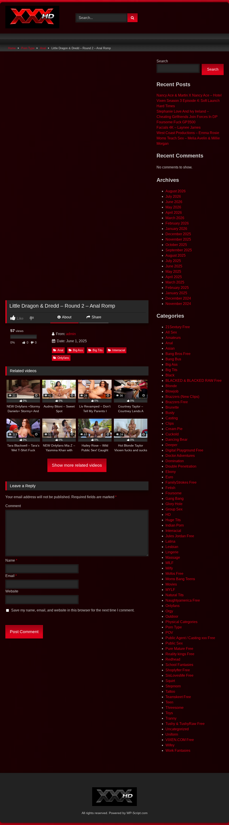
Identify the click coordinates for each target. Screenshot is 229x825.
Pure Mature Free (179, 649)
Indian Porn (174, 525)
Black (169, 375)
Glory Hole (173, 504)
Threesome (174, 708)
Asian (170, 348)
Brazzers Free (176, 402)
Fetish (170, 488)
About (66, 317)
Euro (169, 477)
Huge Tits (173, 520)
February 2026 (177, 223)
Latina (170, 541)
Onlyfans (63, 357)
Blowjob (171, 391)
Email (11, 576)
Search (162, 61)
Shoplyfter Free (177, 670)
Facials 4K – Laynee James (179, 127)
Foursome (173, 493)
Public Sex (174, 643)
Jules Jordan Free (179, 536)
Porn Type (27, 48)
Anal (43, 48)
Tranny (170, 718)
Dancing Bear (176, 439)
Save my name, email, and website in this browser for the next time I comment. (72, 610)
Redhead (172, 659)
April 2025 (173, 277)
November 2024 (178, 304)
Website (11, 591)
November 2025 (178, 239)
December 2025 (178, 234)
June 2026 (173, 202)
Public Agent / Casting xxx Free (190, 638)
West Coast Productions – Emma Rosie (188, 133)
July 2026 (173, 196)
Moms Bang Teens (180, 579)
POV (169, 632)
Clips (169, 423)
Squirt (170, 681)
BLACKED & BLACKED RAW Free (193, 380)
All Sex (171, 332)
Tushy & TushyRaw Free (185, 724)
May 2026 (173, 207)
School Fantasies (179, 665)
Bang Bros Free (178, 354)
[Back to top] (215, 811)
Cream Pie (173, 429)
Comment (13, 506)
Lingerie (171, 552)
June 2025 (173, 266)
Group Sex (173, 509)
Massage (172, 557)
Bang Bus (173, 359)
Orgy (169, 611)
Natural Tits (174, 595)
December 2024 (178, 298)
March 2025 (174, 282)
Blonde (171, 386)
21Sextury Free (177, 327)
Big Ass (78, 350)
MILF (169, 563)
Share (96, 317)
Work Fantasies (177, 750)
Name (11, 560)
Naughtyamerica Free (182, 600)
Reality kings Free (179, 654)
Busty (169, 413)
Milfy (169, 568)
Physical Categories (181, 622)
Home (12, 48)
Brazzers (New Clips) (182, 397)
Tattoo (170, 691)
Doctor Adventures (180, 456)
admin (71, 334)
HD (168, 514)
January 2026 (176, 229)
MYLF (170, 590)
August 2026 (175, 191)
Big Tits (98, 350)
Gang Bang (174, 498)
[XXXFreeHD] (35, 18)
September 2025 (178, 250)
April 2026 (173, 212)
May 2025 (173, 271)
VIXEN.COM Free (179, 740)
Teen (169, 702)
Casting (171, 418)
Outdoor (171, 616)
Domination (174, 461)
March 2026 (174, 218)
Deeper (171, 445)
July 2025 (173, 261)
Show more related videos (77, 465)
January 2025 (176, 293)
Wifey (169, 745)
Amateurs (173, 338)
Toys (169, 713)
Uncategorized (177, 729)
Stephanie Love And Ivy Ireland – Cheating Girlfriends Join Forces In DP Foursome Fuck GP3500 (187, 116)
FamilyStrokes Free (181, 482)
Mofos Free (174, 573)
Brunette (172, 407)
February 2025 (177, 288)
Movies (171, 584)
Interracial (118, 350)
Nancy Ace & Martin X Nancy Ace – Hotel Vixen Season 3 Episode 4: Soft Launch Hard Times (189, 100)
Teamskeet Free (178, 697)
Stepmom (173, 686)
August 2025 (175, 255)
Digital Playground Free (184, 450)
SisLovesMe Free (179, 675)
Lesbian (171, 547)
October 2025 (176, 245)
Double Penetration (180, 466)
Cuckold (172, 434)
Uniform (171, 734)
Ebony (170, 472)
